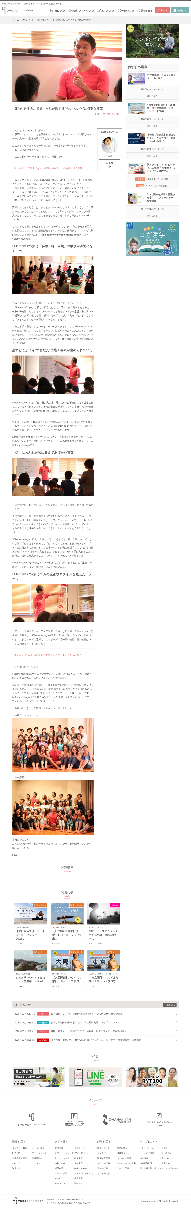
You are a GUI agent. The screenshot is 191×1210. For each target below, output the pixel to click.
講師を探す (147, 10)
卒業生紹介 (122, 1148)
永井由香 (78, 1163)
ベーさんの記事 (124, 1158)
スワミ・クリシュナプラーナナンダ (71, 1153)
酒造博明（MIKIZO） (84, 1173)
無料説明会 (37, 1158)
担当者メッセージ (125, 1153)
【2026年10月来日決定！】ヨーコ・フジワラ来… (67, 935)
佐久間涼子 (79, 1153)
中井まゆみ (60, 1163)
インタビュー (103, 1153)
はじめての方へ (147, 1148)
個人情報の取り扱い (149, 1168)
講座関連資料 (103, 1158)
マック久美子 (61, 1173)
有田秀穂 (59, 1148)
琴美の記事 (102, 1168)
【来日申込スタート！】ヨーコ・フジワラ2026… (30, 935)
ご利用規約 (164, 1163)
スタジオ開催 (38, 1148)
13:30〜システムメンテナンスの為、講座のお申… (103, 935)
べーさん (19, 943)
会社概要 (144, 1158)
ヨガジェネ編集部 (96, 943)
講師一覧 (78, 1183)
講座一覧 (16, 1168)
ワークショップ (39, 1153)
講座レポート (40, 905)
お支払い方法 (165, 1158)
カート (163, 10)
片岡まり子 (79, 1148)
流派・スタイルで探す (83, 10)
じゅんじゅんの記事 (126, 1163)
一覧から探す (128, 10)
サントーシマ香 (62, 1158)
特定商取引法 (146, 1163)
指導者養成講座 (19, 1158)
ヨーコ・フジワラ (112, 974)
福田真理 (59, 1168)
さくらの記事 (103, 1173)
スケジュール (38, 1163)
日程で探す (60, 10)
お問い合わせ (165, 1153)
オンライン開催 (19, 1148)
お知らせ (115, 905)
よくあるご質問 (147, 1153)
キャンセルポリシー (168, 1168)
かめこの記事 (103, 1163)
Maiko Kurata (80, 1168)
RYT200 (16, 1153)
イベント (16, 1163)
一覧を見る (170, 1004)
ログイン (181, 10)
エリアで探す (108, 10)
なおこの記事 (123, 1168)
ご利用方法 (164, 1148)
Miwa (57, 1178)
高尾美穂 (78, 1158)
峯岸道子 (78, 1178)
